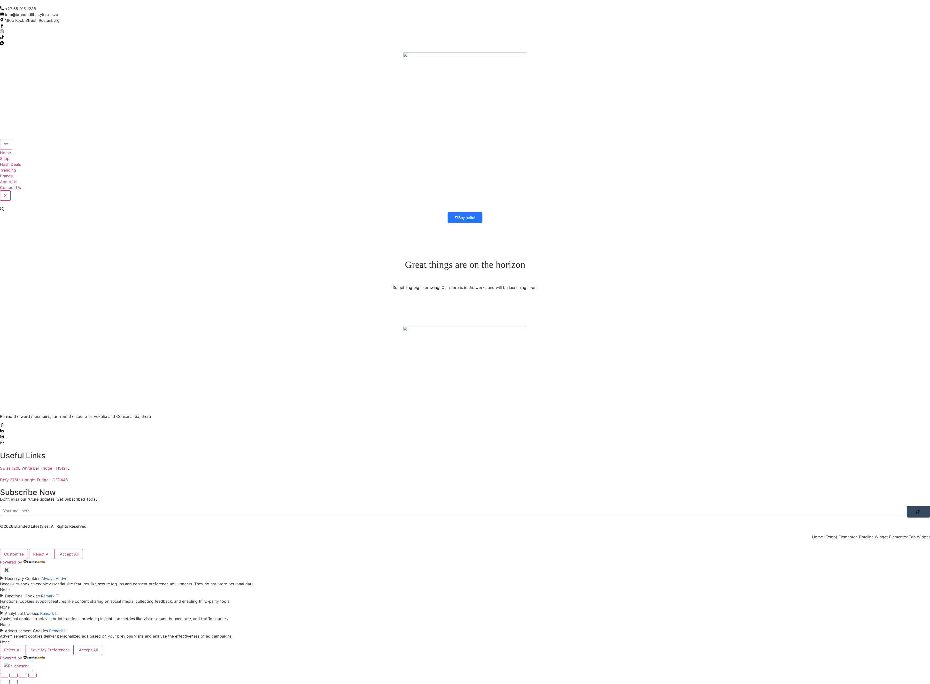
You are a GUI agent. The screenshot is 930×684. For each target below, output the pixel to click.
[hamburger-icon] (6, 145)
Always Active (54, 578)
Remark (48, 596)
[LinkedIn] (2, 431)
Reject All (41, 554)
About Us (8, 181)
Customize (14, 554)
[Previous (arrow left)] (4, 682)
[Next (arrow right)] (13, 682)
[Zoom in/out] (4, 675)
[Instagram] (2, 32)
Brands (6, 175)
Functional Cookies (22, 596)
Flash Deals (10, 164)
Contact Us (10, 187)
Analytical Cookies (22, 613)
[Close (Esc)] (32, 675)
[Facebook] (2, 26)
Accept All (69, 554)
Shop (4, 158)
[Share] (23, 675)
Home (5, 152)
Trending (8, 170)
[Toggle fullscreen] (13, 675)
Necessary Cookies (22, 578)
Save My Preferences (50, 649)
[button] (2, 209)
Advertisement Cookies (26, 631)
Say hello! (466, 217)
